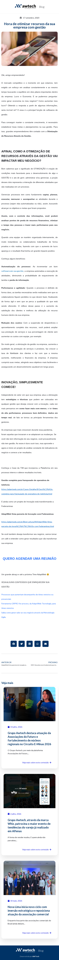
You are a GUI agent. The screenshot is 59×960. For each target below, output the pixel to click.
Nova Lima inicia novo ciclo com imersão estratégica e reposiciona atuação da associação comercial (29, 910)
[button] (14, 644)
